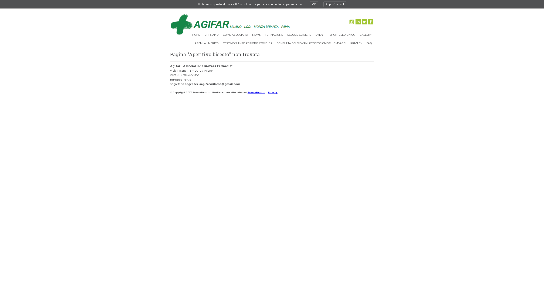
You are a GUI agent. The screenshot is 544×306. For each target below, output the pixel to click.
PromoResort (256, 92)
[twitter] (364, 21)
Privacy (273, 92)
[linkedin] (358, 21)
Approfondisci (335, 4)
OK (314, 4)
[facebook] (370, 21)
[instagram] (351, 21)
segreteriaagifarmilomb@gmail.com (212, 84)
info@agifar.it (180, 79)
